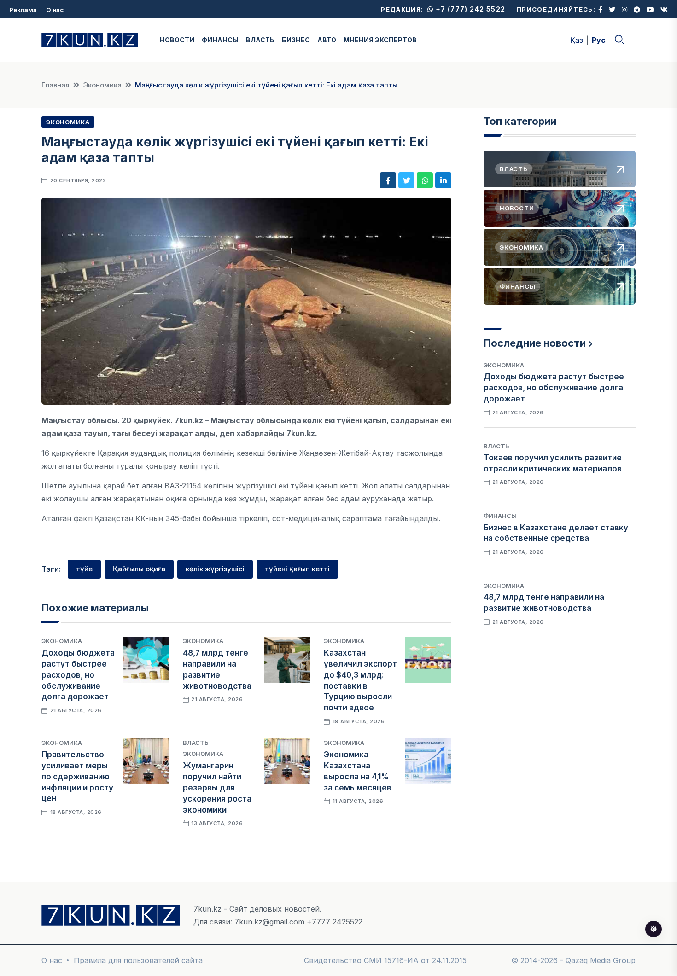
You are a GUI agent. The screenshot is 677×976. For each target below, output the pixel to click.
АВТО (326, 40)
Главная (55, 85)
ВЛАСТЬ (260, 40)
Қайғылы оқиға (139, 568)
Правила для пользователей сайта (138, 960)
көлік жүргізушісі (215, 568)
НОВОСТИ (177, 40)
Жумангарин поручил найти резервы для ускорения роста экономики (217, 787)
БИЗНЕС (296, 40)
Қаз (576, 40)
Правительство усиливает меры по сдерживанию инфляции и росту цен (77, 776)
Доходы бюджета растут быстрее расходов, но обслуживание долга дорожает (78, 674)
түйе (84, 568)
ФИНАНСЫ (220, 40)
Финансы (500, 515)
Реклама (23, 9)
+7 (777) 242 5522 (469, 9)
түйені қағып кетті (297, 568)
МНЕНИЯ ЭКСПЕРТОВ (380, 40)
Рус (599, 40)
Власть (196, 742)
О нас (55, 9)
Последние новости (535, 343)
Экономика (102, 85)
